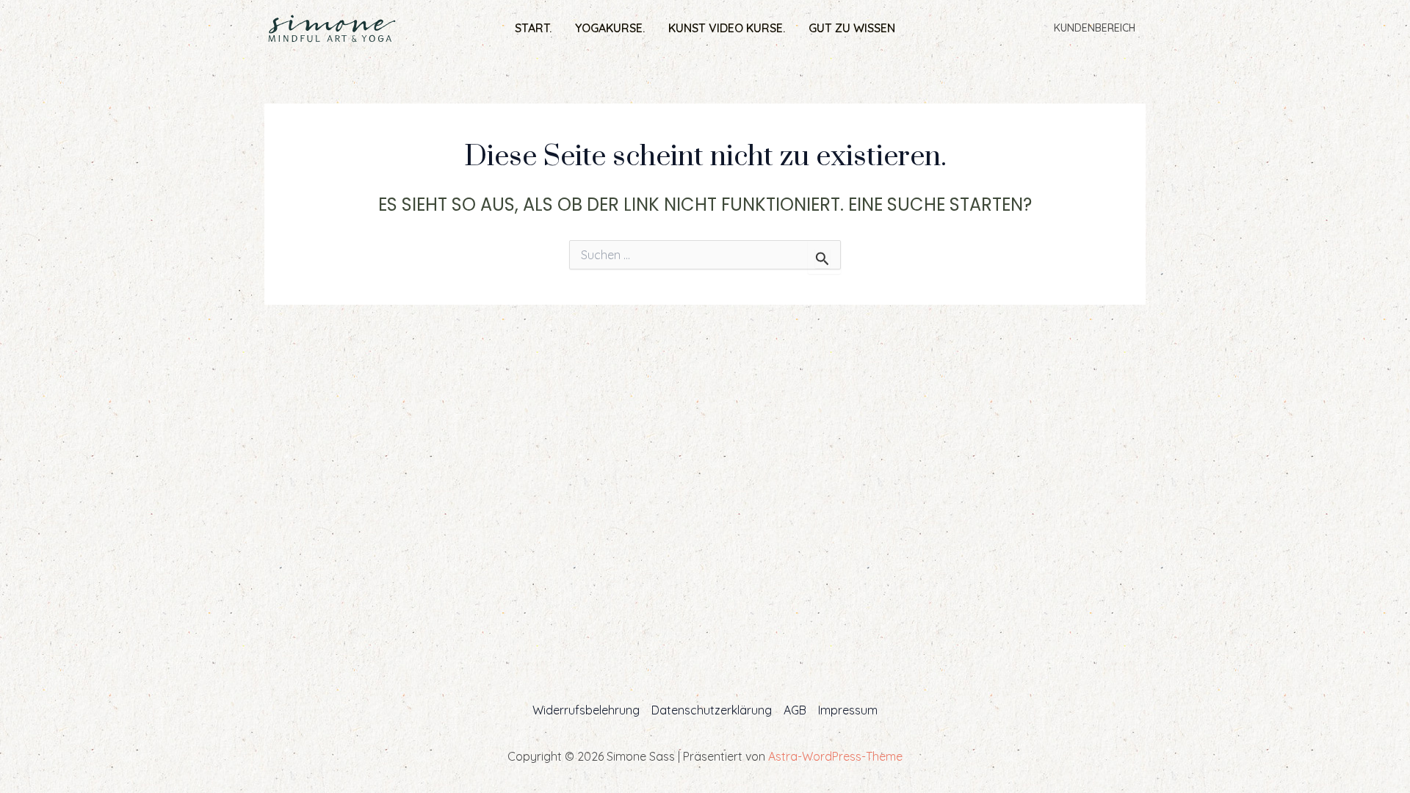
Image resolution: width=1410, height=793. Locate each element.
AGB (795, 710)
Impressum (848, 710)
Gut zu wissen (852, 28)
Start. (533, 28)
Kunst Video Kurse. (726, 28)
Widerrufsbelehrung (586, 710)
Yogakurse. (610, 28)
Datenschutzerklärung (711, 710)
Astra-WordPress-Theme (835, 756)
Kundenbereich (1094, 28)
